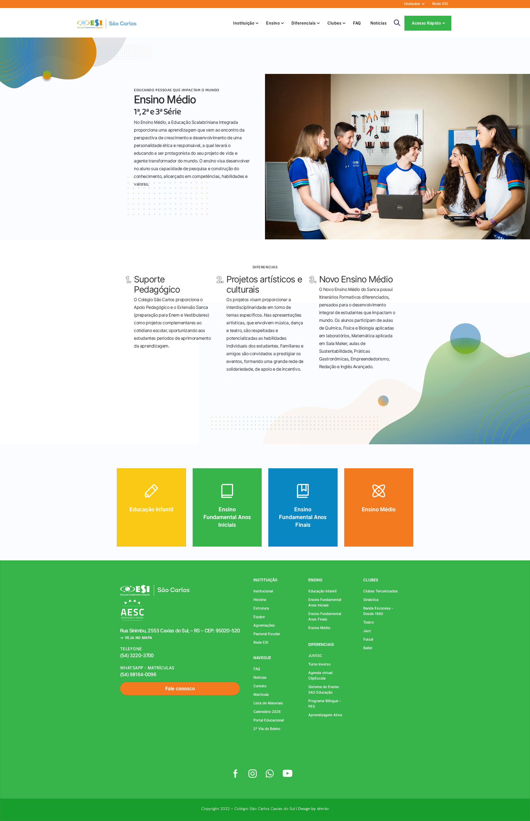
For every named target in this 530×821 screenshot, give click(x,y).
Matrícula (261, 694)
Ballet (367, 648)
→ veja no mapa (136, 638)
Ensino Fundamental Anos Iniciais (324, 602)
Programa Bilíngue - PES (324, 703)
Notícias (378, 23)
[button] (413, 4)
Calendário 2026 (267, 712)
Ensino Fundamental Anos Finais (324, 616)
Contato (259, 686)
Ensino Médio (319, 628)
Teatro (368, 622)
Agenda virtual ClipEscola (320, 675)
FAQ (357, 23)
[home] (106, 23)
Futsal (368, 639)
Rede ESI (440, 4)
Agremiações (264, 625)
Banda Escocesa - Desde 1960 (378, 611)
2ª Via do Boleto (266, 729)
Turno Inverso (319, 664)
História (259, 600)
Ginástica (370, 600)
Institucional (263, 591)
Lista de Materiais (268, 703)
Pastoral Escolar (266, 634)
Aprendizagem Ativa (325, 715)
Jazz (367, 631)
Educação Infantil (322, 591)
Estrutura (261, 608)
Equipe (259, 617)
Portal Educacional (268, 720)
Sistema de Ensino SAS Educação (323, 689)
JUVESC (315, 656)
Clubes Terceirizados (380, 591)
